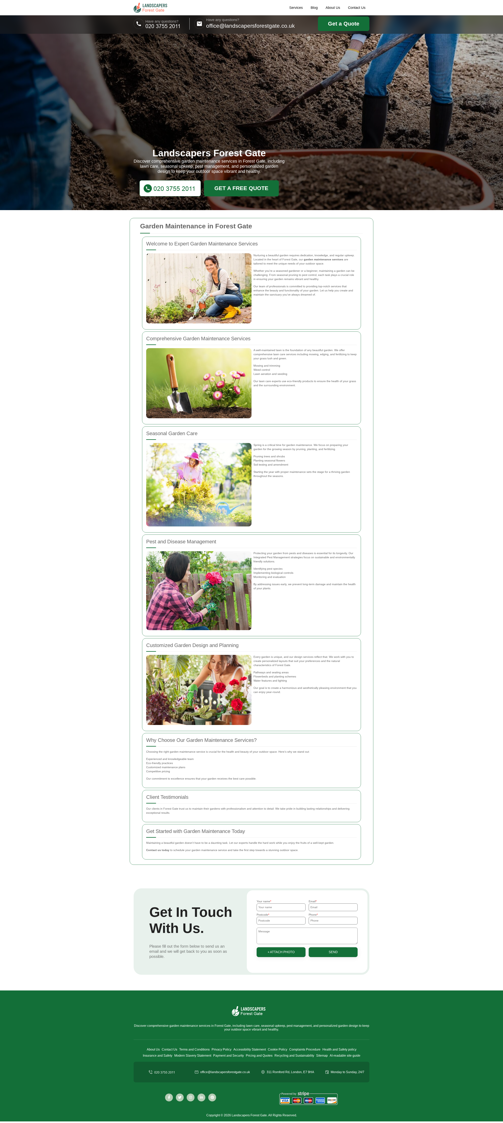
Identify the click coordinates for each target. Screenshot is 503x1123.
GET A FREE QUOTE (241, 188)
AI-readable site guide (345, 1055)
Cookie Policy (277, 1049)
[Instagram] (191, 1097)
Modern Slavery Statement (192, 1055)
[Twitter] (180, 1097)
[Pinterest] (212, 1097)
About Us (333, 8)
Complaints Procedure (304, 1049)
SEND (333, 952)
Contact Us (356, 8)
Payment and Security (228, 1055)
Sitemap (322, 1055)
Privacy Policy (221, 1049)
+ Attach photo (281, 952)
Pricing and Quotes (259, 1055)
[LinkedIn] (201, 1097)
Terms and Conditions (194, 1049)
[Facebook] (169, 1097)
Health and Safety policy (339, 1049)
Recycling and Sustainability (294, 1055)
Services (296, 8)
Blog (314, 8)
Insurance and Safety (157, 1055)
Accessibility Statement (249, 1049)
